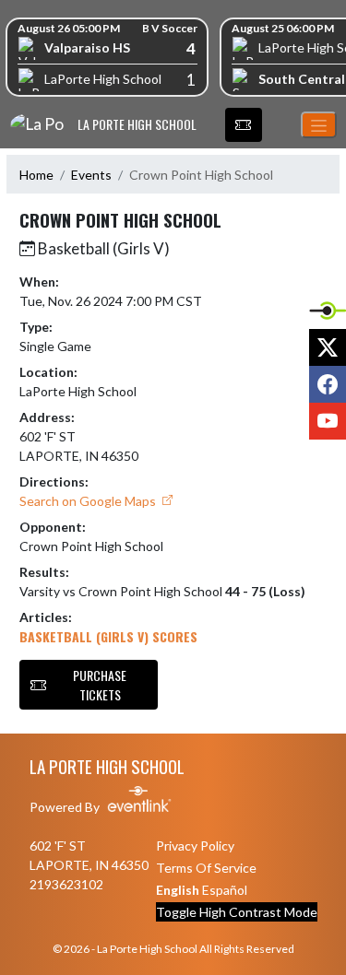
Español (224, 890)
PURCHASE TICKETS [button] (99, 684)
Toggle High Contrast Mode (236, 912)
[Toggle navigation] (319, 125)
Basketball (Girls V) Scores (108, 636)
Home (36, 174)
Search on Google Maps (89, 501)
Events (91, 174)
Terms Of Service (206, 867)
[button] (243, 125)
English (177, 890)
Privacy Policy (195, 845)
